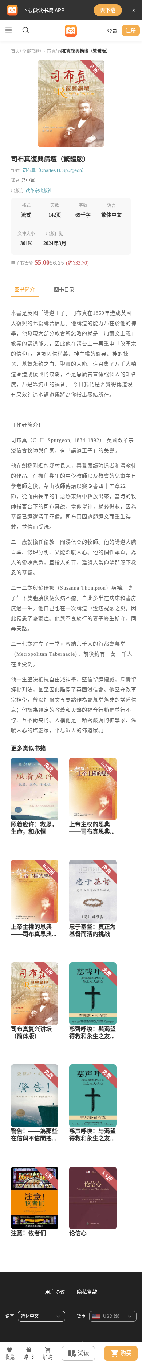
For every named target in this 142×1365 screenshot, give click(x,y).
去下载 (107, 10)
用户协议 (55, 1292)
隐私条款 (87, 1292)
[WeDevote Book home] (70, 30)
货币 (81, 1316)
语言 (9, 1316)
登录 (112, 31)
